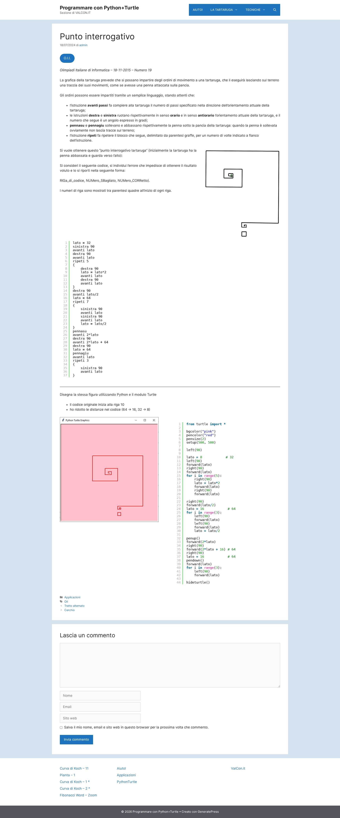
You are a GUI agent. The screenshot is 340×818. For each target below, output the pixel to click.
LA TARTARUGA (222, 10)
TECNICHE (253, 10)
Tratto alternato (74, 605)
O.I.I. (67, 58)
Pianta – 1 (67, 775)
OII (66, 601)
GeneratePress (208, 811)
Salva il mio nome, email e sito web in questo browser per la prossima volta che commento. (136, 727)
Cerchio (69, 610)
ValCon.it (238, 768)
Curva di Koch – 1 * (75, 782)
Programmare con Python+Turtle (99, 8)
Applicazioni (72, 597)
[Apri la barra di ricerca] (274, 10)
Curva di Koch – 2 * (75, 788)
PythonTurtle (127, 782)
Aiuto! (121, 768)
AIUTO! (198, 10)
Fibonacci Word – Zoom (78, 795)
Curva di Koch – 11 (74, 768)
